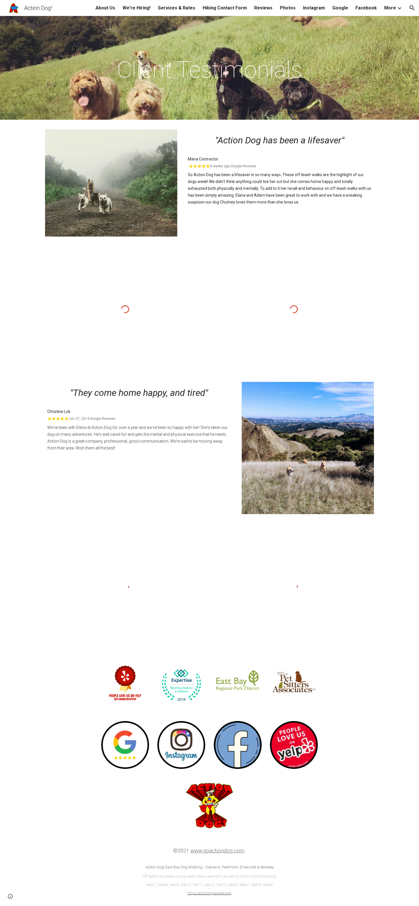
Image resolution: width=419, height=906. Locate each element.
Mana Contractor (203, 159)
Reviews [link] (263, 8)
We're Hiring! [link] (136, 8)
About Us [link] (105, 8)
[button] (412, 8)
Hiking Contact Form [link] (225, 8)
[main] (209, 69)
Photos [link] (288, 8)
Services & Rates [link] (176, 8)
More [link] (390, 8)
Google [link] (340, 8)
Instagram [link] (314, 8)
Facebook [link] (366, 8)
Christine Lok (58, 411)
